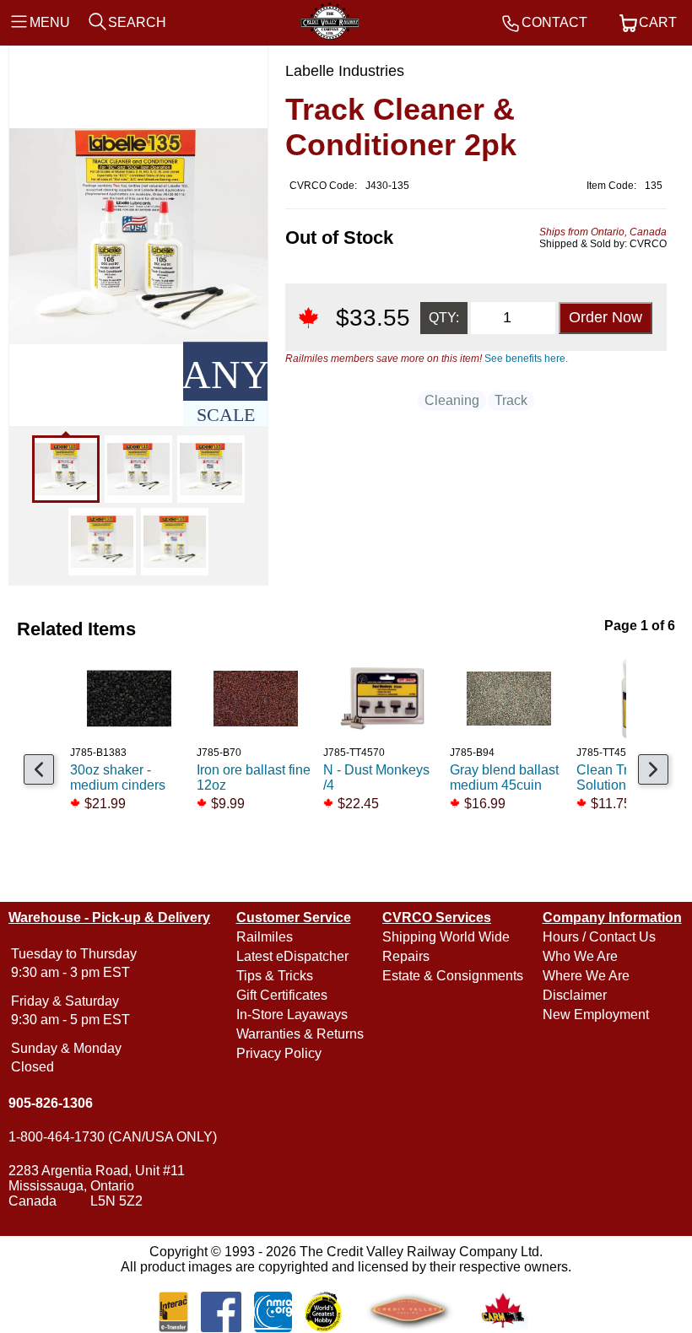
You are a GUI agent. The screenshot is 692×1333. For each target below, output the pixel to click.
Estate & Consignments (452, 976)
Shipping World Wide (446, 937)
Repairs (406, 956)
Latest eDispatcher (292, 956)
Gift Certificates (281, 995)
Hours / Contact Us (599, 937)
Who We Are (580, 956)
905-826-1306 (50, 1103)
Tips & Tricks (274, 976)
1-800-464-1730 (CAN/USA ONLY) (112, 1137)
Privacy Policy (279, 1053)
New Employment (596, 1014)
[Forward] (653, 769)
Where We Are (586, 976)
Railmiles (264, 937)
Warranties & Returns (300, 1034)
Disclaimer (575, 995)
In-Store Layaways (292, 1014)
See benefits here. (526, 358)
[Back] (39, 769)
